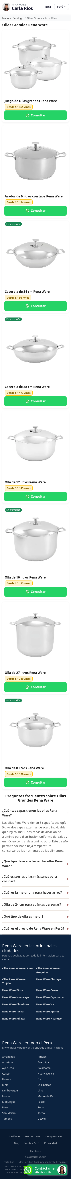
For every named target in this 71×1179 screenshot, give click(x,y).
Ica (39, 1079)
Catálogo (18, 18)
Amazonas (8, 1056)
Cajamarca (44, 1068)
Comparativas (54, 1136)
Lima (41, 1090)
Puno (41, 1107)
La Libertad (44, 1085)
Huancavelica (46, 1073)
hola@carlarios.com (35, 1156)
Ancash (42, 1056)
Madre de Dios (47, 1096)
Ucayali (42, 1118)
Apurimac (8, 1062)
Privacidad (50, 1143)
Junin (5, 1085)
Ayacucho (8, 1068)
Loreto (6, 1096)
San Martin (9, 1113)
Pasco (41, 1101)
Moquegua (8, 1101)
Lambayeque (10, 1090)
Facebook (35, 1151)
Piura (5, 1107)
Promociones (32, 1136)
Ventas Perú (32, 1143)
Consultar (38, 115)
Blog (48, 7)
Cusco (5, 1073)
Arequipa (43, 1062)
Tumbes (7, 1118)
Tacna (41, 1113)
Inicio (5, 18)
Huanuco (7, 1079)
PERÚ (60, 6)
